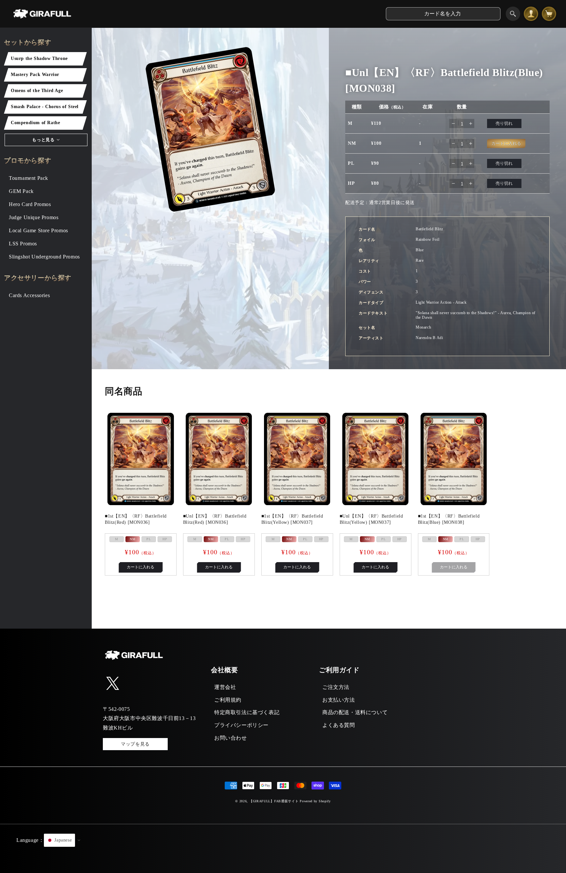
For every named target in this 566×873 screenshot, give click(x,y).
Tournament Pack (28, 178)
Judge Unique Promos (33, 217)
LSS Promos (23, 243)
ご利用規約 (227, 700)
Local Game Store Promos (38, 230)
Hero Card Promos (30, 204)
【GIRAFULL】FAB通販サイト (274, 801)
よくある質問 (338, 725)
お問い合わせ (230, 738)
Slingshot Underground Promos (44, 256)
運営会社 (225, 687)
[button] (283, 848)
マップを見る (135, 744)
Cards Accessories (29, 295)
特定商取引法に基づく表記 (246, 712)
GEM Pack (21, 191)
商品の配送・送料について (354, 712)
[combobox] (443, 13)
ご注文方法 (335, 687)
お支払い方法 (338, 700)
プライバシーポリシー (241, 725)
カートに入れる (140, 567)
